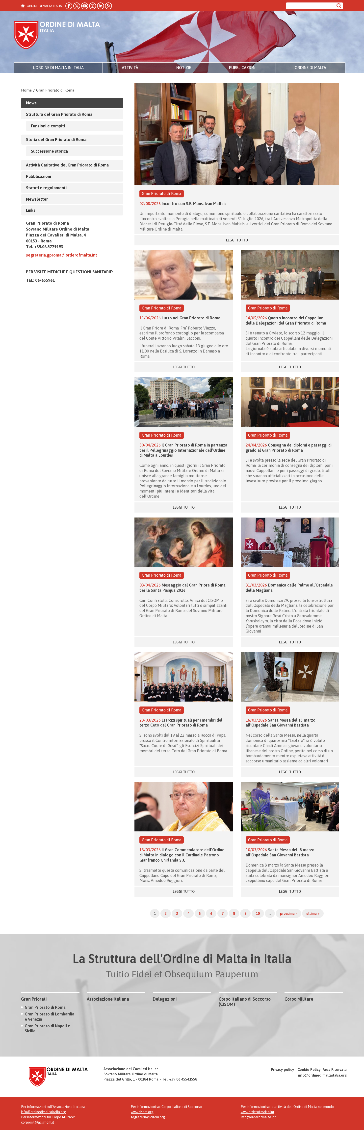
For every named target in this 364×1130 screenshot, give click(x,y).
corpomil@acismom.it (37, 1122)
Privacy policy (282, 1069)
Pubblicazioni (243, 67)
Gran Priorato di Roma (55, 90)
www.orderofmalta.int (257, 1112)
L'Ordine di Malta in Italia (58, 67)
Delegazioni (165, 999)
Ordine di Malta (310, 67)
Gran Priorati (34, 999)
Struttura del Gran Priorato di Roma (59, 114)
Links (30, 210)
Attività (130, 67)
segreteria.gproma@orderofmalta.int (61, 255)
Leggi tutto (237, 240)
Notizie (183, 67)
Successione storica (49, 151)
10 (258, 913)
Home (26, 90)
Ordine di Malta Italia (57, 36)
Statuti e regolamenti (46, 187)
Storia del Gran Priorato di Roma (56, 139)
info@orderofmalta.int (258, 1117)
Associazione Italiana (108, 999)
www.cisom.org (142, 1112)
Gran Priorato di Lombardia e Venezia (49, 1016)
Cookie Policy (308, 1069)
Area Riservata (335, 1069)
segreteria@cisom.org (148, 1117)
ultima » (312, 913)
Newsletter (37, 199)
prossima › (288, 913)
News (31, 102)
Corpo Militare (299, 999)
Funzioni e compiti (48, 125)
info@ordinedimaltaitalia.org (322, 1075)
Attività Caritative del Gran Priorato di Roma (67, 165)
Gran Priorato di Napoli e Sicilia (47, 1028)
